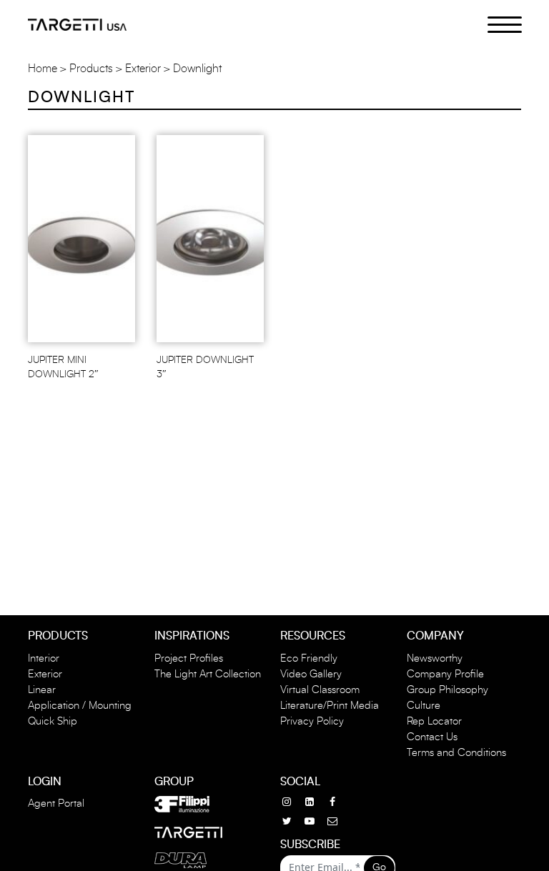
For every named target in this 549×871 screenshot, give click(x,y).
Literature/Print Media (329, 705)
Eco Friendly (308, 658)
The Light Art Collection (207, 674)
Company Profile (445, 674)
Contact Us (432, 737)
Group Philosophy (447, 690)
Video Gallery (311, 674)
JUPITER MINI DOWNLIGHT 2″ (63, 367)
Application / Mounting (80, 705)
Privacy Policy (312, 721)
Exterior (143, 68)
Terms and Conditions (456, 752)
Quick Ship (52, 721)
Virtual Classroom (320, 690)
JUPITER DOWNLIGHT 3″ (205, 367)
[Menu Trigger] (496, 23)
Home (42, 68)
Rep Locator (434, 721)
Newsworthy (435, 658)
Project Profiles (188, 658)
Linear (42, 690)
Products (91, 68)
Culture (423, 705)
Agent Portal (56, 803)
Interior (43, 658)
